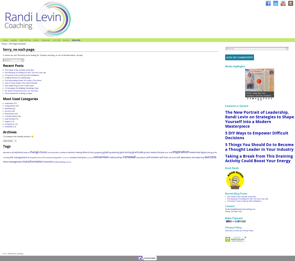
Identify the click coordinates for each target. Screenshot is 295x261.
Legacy (7, 121)
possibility (90, 157)
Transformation (11, 116)
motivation (82, 157)
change (34, 152)
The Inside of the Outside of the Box (19, 70)
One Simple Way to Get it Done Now (19, 85)
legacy (204, 152)
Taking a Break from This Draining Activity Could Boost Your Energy (259, 158)
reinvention (101, 157)
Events (36, 40)
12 (261, 100)
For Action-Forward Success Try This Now (21, 91)
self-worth (172, 157)
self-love (164, 157)
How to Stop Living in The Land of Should (21, 83)
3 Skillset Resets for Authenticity (17, 78)
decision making (75, 152)
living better (57, 157)
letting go (210, 152)
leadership (195, 152)
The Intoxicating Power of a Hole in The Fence (23, 80)
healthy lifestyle (157, 152)
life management (18, 157)
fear (92, 152)
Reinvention (9, 113)
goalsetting (114, 152)
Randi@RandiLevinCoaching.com (242, 209)
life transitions (33, 157)
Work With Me (25, 40)
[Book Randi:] (235, 188)
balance (26, 152)
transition (48, 161)
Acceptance (9, 124)
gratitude (137, 152)
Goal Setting (9, 119)
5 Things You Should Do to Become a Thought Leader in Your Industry (259, 147)
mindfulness (65, 157)
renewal (129, 157)
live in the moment (45, 157)
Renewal (8, 108)
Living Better (10, 106)
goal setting (126, 152)
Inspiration (9, 103)
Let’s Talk (56, 40)
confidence (63, 152)
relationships (116, 157)
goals (106, 152)
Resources (45, 40)
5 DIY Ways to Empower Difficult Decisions (256, 135)
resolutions (141, 157)
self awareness (183, 157)
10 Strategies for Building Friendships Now (22, 88)
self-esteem (152, 157)
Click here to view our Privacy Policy (239, 230)
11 (258, 100)
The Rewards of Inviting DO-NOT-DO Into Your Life (25, 72)
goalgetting (98, 152)
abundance (7, 152)
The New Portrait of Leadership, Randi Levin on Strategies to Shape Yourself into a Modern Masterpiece (259, 119)
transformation (33, 161)
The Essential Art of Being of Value (18, 93)
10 (271, 98)
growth (147, 152)
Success (66, 40)
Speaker (14, 40)
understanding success (62, 162)
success (210, 157)
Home (5, 40)
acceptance (17, 152)
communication (53, 152)
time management (13, 161)
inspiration (181, 151)
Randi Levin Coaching (15, 254)
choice (43, 152)
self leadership (198, 157)
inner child (168, 152)
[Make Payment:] (235, 222)
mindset (73, 157)
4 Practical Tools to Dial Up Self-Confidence (22, 75)
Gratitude (8, 126)
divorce (86, 152)
